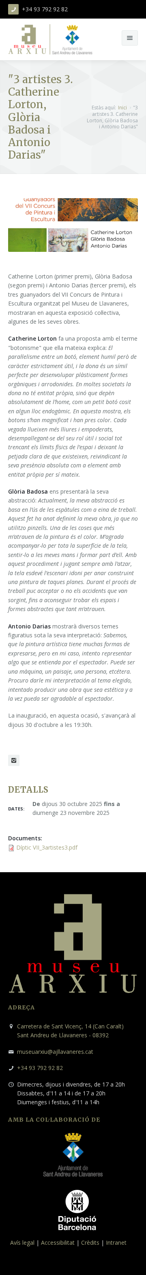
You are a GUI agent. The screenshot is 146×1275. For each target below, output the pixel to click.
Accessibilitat (58, 1242)
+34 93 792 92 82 (40, 1068)
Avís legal (22, 1242)
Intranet (116, 1242)
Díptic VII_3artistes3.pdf (46, 847)
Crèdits (90, 1242)
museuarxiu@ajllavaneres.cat (55, 1051)
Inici (122, 107)
